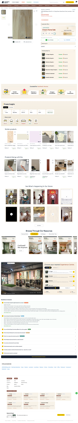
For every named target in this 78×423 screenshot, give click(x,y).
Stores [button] (23, 2)
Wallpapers (16, 382)
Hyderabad (55, 267)
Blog (7, 386)
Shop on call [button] (71, 2)
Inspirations (29, 2)
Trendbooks (34, 234)
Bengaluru (48, 267)
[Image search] (63, 2)
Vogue (22, 367)
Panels (22, 384)
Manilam (26, 367)
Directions (60, 54)
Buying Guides (24, 234)
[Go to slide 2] (3, 17)
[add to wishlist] (37, 11)
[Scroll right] (75, 248)
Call (14, 415)
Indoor (8, 369)
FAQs (7, 387)
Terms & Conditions (8, 420)
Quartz (15, 384)
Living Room (36, 367)
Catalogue (43, 234)
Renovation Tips (53, 234)
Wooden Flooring (24, 382)
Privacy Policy (14, 420)
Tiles (15, 380)
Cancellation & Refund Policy (22, 420)
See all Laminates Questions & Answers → (39, 356)
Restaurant (63, 367)
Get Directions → (10, 399)
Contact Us (8, 382)
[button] (6, 2)
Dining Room (50, 367)
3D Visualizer (36, 2)
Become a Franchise (61, 414)
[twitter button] (10, 416)
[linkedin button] (7, 416)
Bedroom (41, 367)
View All (20, 250)
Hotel (55, 367)
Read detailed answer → (8, 312)
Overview (5, 107)
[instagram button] (8, 416)
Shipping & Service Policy (30, 420)
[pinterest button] (15, 416)
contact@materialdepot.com (23, 415)
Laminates (31, 367)
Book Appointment (51, 287)
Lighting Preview (28, 41)
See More (39, 225)
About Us (8, 380)
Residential (4, 369)
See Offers (67, 33)
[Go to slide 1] (3, 12)
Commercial (68, 367)
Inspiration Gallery (17, 386)
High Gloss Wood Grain (15, 367)
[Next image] (41, 278)
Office (58, 367)
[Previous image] (2, 278)
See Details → (15, 399)
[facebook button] (13, 416)
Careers (8, 384)
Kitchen (45, 367)
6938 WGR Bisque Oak (6, 367)
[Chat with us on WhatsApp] (76, 393)
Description (11, 107)
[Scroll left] (2, 248)
